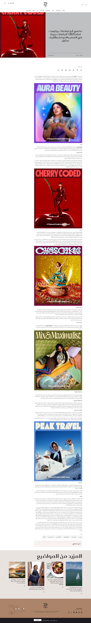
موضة (64, 10)
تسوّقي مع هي (28, 10)
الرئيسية (81, 55)
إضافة (12, 613)
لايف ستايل (42, 10)
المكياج (44, 536)
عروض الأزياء (58, 10)
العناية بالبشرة (49, 325)
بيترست (74, 76)
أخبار (37, 10)
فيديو (34, 10)
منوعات (14, 608)
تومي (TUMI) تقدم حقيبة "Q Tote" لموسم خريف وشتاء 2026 (36, 588)
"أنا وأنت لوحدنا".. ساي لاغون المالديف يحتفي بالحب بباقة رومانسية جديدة (18, 581)
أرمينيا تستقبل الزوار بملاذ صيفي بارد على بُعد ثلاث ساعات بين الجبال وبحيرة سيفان (74, 589)
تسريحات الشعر (51, 536)
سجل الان (37, 620)
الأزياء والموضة (66, 536)
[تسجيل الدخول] (82, 4)
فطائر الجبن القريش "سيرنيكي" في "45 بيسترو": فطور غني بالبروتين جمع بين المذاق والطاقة (55, 582)
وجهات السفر (79, 147)
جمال (53, 10)
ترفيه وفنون (48, 10)
